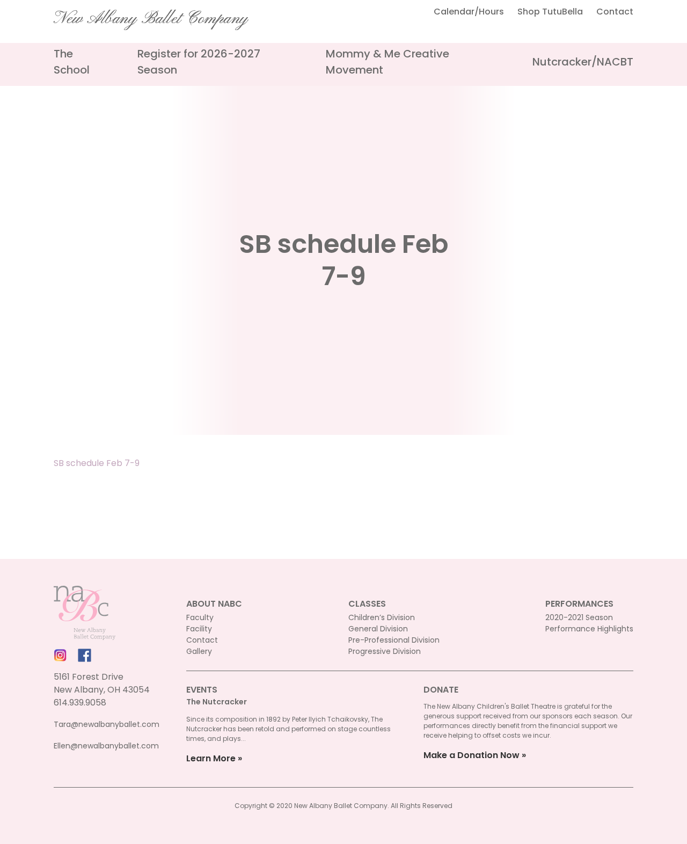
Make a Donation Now (471, 755)
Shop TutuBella (550, 11)
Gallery (199, 651)
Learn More (211, 758)
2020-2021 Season (579, 617)
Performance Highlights (589, 628)
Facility (199, 628)
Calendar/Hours (469, 11)
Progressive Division (384, 651)
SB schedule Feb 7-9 (97, 463)
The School (72, 61)
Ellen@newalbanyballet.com (106, 745)
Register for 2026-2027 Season (198, 61)
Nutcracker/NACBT (582, 61)
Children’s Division (381, 617)
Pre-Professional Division (394, 640)
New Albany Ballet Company (151, 19)
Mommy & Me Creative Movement (387, 61)
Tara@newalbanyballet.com (106, 724)
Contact (614, 11)
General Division (378, 628)
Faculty (200, 617)
